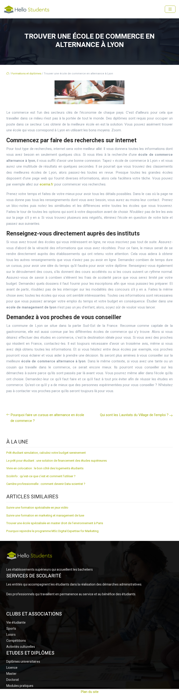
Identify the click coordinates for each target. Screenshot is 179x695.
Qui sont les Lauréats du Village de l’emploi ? (134, 414)
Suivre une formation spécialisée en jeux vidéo (37, 507)
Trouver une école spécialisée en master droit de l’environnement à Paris (54, 523)
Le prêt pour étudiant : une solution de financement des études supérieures (56, 460)
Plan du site (90, 691)
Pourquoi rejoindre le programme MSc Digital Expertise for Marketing (52, 531)
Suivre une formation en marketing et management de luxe (45, 515)
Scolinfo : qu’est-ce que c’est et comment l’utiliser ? (41, 476)
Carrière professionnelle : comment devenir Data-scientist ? (45, 484)
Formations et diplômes (26, 74)
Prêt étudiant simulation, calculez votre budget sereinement (46, 452)
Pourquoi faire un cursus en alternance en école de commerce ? (47, 418)
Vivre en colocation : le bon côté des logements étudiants (44, 468)
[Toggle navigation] (170, 9)
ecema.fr (46, 184)
